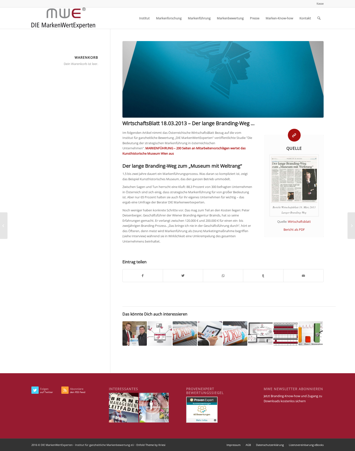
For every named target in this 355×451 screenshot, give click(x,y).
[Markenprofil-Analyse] (210, 333)
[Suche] (319, 18)
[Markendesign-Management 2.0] (160, 333)
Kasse (320, 3)
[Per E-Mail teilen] (303, 275)
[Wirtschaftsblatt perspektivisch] (223, 79)
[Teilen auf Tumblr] (263, 275)
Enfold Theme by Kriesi (150, 445)
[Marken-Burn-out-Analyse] (310, 333)
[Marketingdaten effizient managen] (285, 333)
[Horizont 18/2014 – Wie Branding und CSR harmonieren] (235, 333)
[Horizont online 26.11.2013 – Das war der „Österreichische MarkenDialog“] (185, 333)
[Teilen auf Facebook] (143, 275)
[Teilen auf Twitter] (183, 275)
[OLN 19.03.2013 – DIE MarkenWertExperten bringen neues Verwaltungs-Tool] (351, 225)
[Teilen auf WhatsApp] (223, 275)
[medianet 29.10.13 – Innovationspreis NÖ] (134, 333)
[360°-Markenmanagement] (260, 333)
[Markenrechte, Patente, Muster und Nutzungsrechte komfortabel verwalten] (3, 225)
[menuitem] (319, 3)
